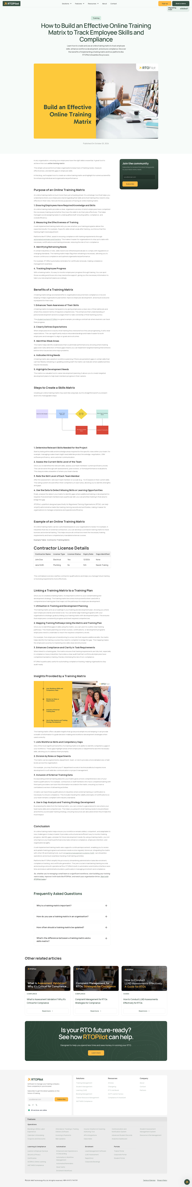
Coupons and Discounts (36, 1139)
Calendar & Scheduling (36, 1135)
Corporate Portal (120, 1154)
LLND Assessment (92, 1154)
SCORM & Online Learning (37, 1162)
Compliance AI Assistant (117, 1098)
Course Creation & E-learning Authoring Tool (94, 1130)
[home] (11, 3)
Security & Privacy (34, 1154)
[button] (66, 3)
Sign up (165, 3)
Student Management (84, 1086)
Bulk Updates (60, 1139)
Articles (111, 1083)
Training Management (84, 1083)
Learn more (96, 1053)
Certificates (32, 1158)
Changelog (112, 1086)
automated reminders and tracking (47, 239)
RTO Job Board (113, 1090)
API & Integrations (90, 1135)
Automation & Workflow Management (65, 1158)
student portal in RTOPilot (47, 319)
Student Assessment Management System (148, 1130)
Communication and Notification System (119, 1130)
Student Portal (119, 1158)
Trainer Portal (119, 1151)
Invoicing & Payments (63, 1135)
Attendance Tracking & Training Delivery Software (67, 1130)
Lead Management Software (95, 1151)
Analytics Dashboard (119, 1139)
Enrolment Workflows (64, 1171)
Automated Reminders (64, 1163)
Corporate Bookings (92, 1162)
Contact (113, 4)
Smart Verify (60, 1167)
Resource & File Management (150, 1135)
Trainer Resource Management (87, 1098)
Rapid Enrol (89, 1158)
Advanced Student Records (122, 1135)
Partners (143, 1090)
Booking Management (84, 1094)
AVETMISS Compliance (84, 1101)
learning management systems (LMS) (79, 853)
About (104, 4)
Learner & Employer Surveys (38, 1151)
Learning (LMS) (81, 1090)
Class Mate (88, 1139)
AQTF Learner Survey (115, 1094)
